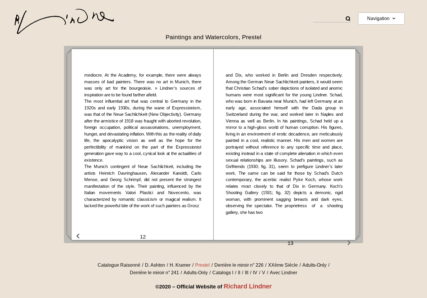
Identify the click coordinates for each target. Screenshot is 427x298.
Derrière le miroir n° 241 (154, 272)
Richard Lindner (248, 286)
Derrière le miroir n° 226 (238, 265)
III (246, 272)
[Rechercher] (348, 19)
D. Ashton (155, 265)
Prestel (202, 265)
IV (255, 272)
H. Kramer (180, 265)
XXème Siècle (283, 265)
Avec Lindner (283, 272)
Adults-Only (314, 265)
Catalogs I (222, 272)
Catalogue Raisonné (119, 265)
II (239, 272)
